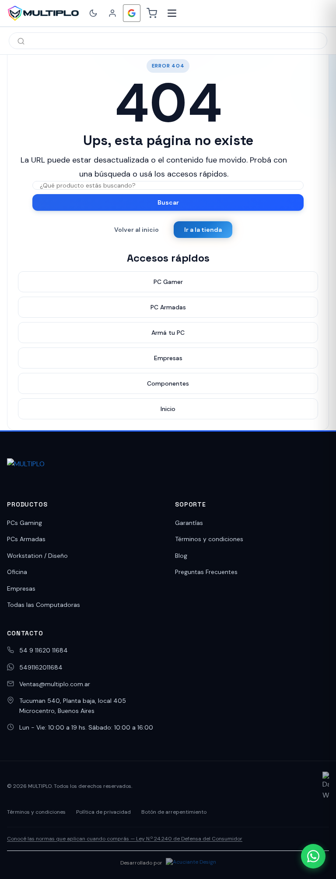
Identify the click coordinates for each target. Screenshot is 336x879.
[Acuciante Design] (191, 863)
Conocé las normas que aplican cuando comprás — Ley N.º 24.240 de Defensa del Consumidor (124, 838)
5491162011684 (41, 667)
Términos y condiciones (209, 539)
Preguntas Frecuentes (206, 572)
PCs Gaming (24, 523)
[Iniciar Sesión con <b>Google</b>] (131, 13)
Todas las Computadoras (43, 605)
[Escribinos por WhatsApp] (313, 856)
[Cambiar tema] (93, 13)
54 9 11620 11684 (43, 650)
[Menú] (172, 13)
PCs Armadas (26, 539)
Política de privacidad (103, 811)
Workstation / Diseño (37, 556)
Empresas (21, 588)
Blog (181, 556)
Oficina (17, 572)
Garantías (189, 523)
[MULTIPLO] (43, 13)
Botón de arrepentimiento (173, 811)
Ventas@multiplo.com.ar (54, 684)
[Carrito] (151, 13)
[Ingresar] (112, 13)
